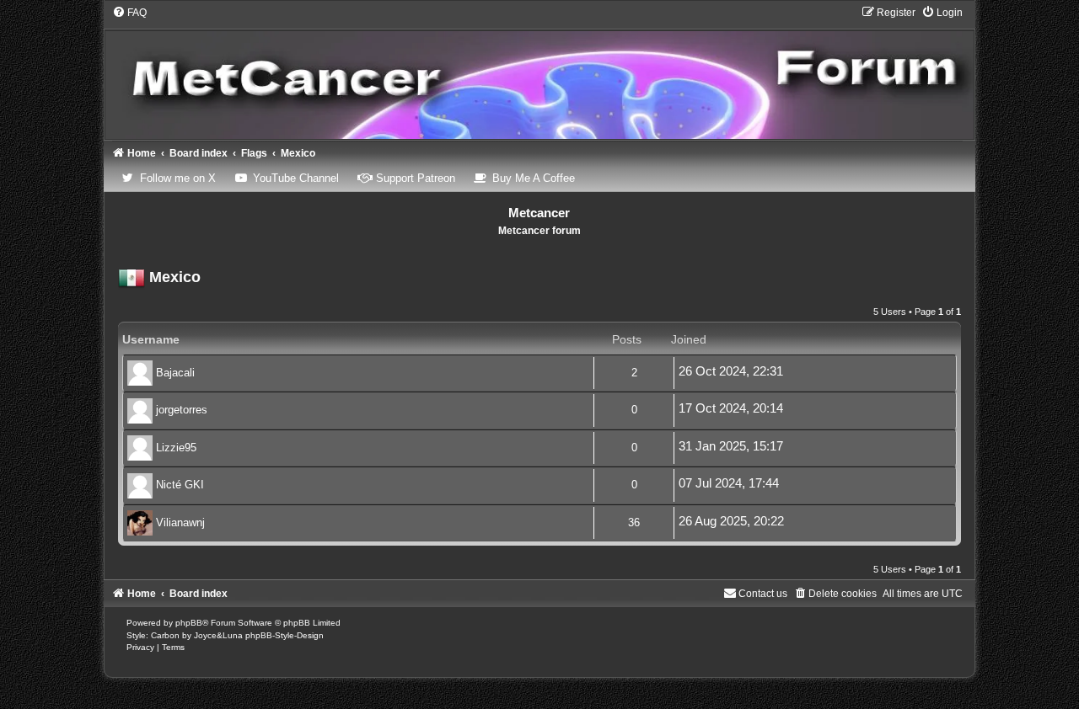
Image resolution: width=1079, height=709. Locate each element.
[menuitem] (129, 13)
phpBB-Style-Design (284, 635)
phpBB (188, 622)
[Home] (540, 72)
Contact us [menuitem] (762, 594)
